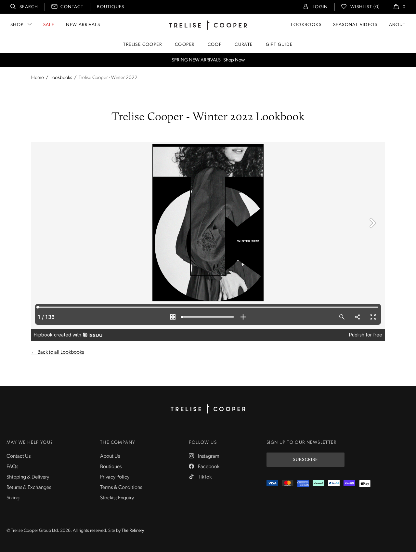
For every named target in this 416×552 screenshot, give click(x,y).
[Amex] (303, 483)
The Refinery (133, 530)
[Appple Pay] (364, 483)
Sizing (13, 498)
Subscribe (305, 459)
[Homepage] (208, 409)
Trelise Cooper (142, 44)
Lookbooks (306, 24)
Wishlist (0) (365, 7)
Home (37, 77)
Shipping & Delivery (27, 477)
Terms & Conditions (121, 487)
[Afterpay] (318, 483)
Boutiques (110, 7)
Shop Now (234, 60)
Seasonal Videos (355, 24)
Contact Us (18, 456)
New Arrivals (83, 24)
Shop (17, 24)
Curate (244, 44)
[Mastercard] (287, 483)
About (397, 24)
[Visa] (272, 483)
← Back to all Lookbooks (57, 352)
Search (29, 7)
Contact (72, 7)
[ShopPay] (349, 483)
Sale (49, 24)
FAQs (12, 466)
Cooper (184, 44)
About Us (110, 456)
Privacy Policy (114, 477)
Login (320, 7)
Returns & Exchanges (28, 487)
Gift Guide (279, 44)
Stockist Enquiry (117, 498)
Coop (215, 44)
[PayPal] (334, 483)
